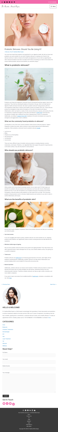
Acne (4, 324)
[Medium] (34, 410)
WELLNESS (29, 426)
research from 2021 (22, 116)
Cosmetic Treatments (8, 329)
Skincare (7, 51)
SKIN (29, 423)
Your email (5, 359)
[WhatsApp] (2, 2)
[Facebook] (7, 2)
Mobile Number (6, 366)
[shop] (14, 2)
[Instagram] (4, 2)
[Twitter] (9, 2)
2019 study (39, 112)
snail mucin (35, 276)
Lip (3, 341)
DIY (3, 334)
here (10, 278)
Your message (6, 372)
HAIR (29, 419)
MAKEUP (29, 421)
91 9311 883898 (52, 2)
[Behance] (30, 410)
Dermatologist (6, 331)
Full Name (5, 352)
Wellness (5, 345)
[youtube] (12, 2)
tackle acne (18, 257)
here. (49, 317)
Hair (4, 336)
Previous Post (6, 284)
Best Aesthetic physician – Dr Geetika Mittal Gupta (29, 412)
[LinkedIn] (10, 403)
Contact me (29, 416)
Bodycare (5, 327)
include (38, 128)
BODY (29, 414)
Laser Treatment (7, 338)
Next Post (53, 284)
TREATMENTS (29, 424)
